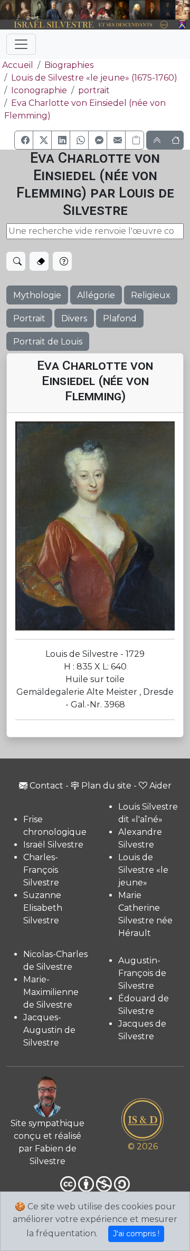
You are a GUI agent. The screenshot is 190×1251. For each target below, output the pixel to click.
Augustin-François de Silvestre (142, 973)
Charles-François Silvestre (41, 870)
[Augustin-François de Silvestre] (152, 10)
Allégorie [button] (96, 295)
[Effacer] (39, 261)
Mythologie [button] (37, 295)
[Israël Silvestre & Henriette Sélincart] (15, 11)
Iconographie (39, 90)
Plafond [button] (120, 318)
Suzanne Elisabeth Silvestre (42, 907)
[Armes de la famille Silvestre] (182, 25)
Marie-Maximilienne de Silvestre (51, 992)
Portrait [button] (29, 318)
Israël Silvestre (53, 845)
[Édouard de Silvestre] (168, 10)
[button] (23, 140)
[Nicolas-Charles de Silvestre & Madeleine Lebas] (97, 10)
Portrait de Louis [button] (47, 342)
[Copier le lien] (134, 140)
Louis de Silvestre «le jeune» (143, 870)
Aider (160, 786)
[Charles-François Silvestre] (39, 10)
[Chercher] (15, 261)
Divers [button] (74, 318)
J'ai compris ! (136, 1233)
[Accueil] (87, 25)
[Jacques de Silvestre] (182, 10)
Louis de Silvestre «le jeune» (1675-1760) (94, 78)
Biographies (68, 65)
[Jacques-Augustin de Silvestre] (137, 10)
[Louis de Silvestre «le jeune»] (54, 10)
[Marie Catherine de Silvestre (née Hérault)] (70, 10)
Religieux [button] (150, 295)
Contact (46, 786)
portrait (94, 90)
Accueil (17, 65)
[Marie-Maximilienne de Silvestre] (122, 10)
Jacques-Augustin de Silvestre (49, 1030)
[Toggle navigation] (21, 44)
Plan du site (106, 786)
